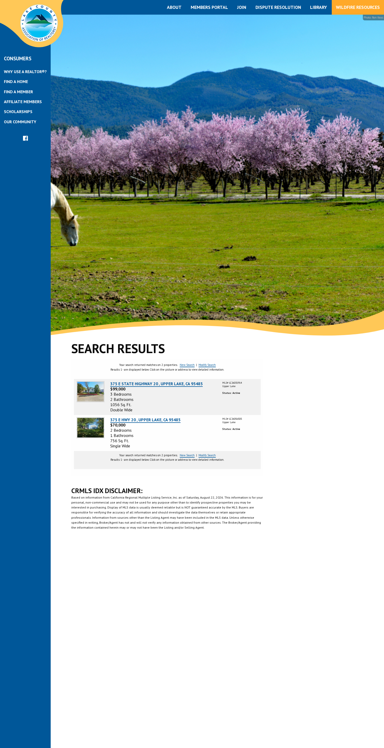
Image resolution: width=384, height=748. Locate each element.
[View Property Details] (90, 391)
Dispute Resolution (278, 7)
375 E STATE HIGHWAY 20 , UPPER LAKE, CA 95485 (156, 383)
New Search (187, 365)
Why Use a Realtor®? (25, 71)
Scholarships (18, 111)
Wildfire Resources (358, 7)
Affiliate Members (23, 101)
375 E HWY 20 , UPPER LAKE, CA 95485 (145, 419)
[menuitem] (25, 72)
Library (318, 7)
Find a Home (16, 81)
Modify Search (207, 365)
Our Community (20, 121)
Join (241, 7)
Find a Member (18, 91)
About (174, 7)
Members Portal (209, 7)
